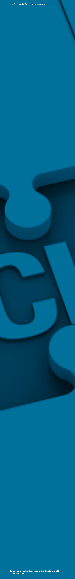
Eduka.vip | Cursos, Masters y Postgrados (19, 3)
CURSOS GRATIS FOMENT (16, 4)
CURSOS (44, 4)
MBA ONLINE (31, 4)
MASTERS (24, 4)
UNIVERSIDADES (38, 4)
